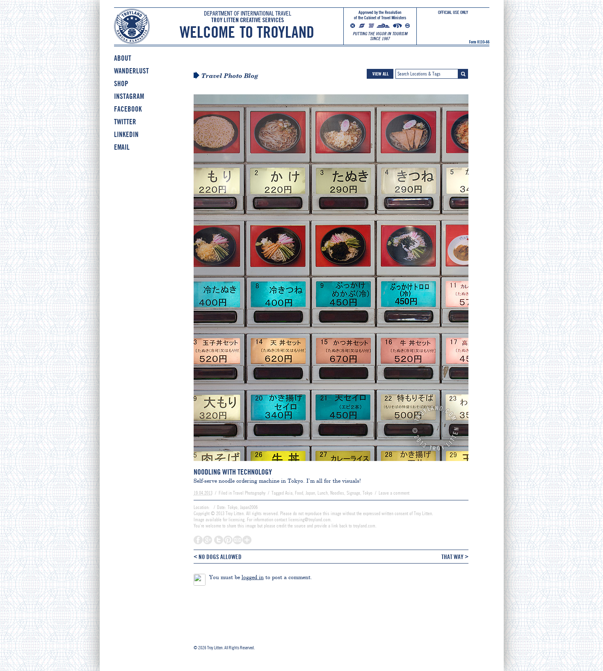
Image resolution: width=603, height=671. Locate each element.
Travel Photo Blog (229, 76)
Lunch (322, 493)
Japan (310, 493)
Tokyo (367, 493)
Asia (288, 493)
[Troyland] (302, 32)
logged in (253, 577)
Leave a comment (394, 493)
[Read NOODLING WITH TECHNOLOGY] (331, 464)
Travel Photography (249, 493)
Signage (353, 493)
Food (299, 493)
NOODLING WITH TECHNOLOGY (233, 472)
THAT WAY (454, 556)
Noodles (337, 493)
